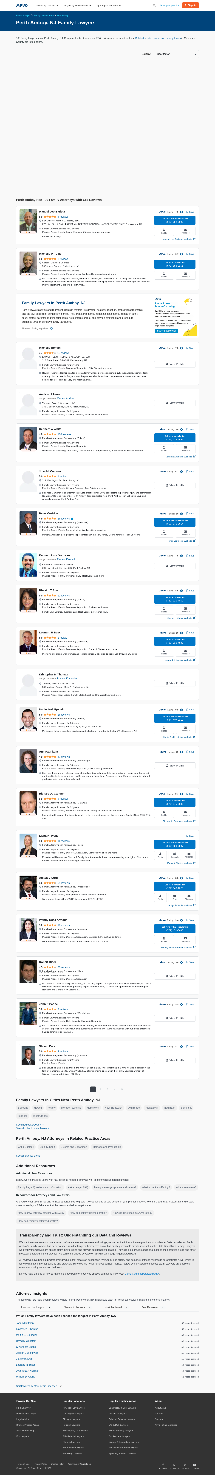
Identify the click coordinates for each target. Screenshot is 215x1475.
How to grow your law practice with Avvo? (41, 1213)
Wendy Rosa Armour (53, 919)
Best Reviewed (152, 1307)
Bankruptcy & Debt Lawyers (122, 1408)
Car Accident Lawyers (119, 1436)
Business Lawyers (118, 1413)
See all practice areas (28, 1155)
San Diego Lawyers (72, 1453)
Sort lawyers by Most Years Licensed (37, 1386)
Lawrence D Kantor (27, 1329)
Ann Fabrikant (48, 751)
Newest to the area (77, 1307)
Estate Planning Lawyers (121, 1430)
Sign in (192, 5)
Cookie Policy (57, 1464)
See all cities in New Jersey (31, 1128)
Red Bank (169, 1107)
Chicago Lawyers (71, 1419)
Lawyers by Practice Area (75, 5)
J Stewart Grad (24, 1358)
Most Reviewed (116, 1307)
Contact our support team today (142, 1273)
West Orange (40, 1116)
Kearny (52, 1107)
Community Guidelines (79, 1464)
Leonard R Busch (50, 632)
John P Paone (48, 1004)
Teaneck (22, 1116)
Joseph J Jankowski (27, 1353)
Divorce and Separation (74, 1147)
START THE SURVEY (166, 331)
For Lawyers (22, 1436)
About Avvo (160, 1408)
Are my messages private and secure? (115, 1187)
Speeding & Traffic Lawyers (122, 1453)
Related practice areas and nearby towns (158, 38)
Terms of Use (23, 1464)
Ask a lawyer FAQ (78, 1187)
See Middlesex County (28, 1124)
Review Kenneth (66, 559)
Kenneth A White (50, 429)
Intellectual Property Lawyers (123, 1447)
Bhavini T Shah (49, 590)
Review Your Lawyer (26, 1413)
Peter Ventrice (48, 513)
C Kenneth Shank (26, 1347)
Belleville (23, 1107)
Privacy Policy (40, 1464)
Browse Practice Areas (27, 1425)
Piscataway (151, 1107)
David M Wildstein (26, 1341)
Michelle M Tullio (50, 253)
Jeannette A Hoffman (27, 1370)
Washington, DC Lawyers (75, 1430)
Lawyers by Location (45, 5)
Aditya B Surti (48, 877)
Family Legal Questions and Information (40, 1187)
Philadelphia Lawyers (73, 1436)
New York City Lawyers (74, 1408)
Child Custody (26, 1147)
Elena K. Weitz (48, 835)
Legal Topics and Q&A (107, 5)
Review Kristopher (67, 678)
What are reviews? (186, 1187)
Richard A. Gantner (52, 793)
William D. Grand (25, 1376)
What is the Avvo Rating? (156, 1187)
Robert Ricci (47, 962)
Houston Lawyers (71, 1425)
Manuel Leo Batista (52, 211)
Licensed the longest (35, 1307)
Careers (159, 1413)
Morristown (93, 1107)
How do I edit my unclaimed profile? (38, 1221)
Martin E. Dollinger (26, 1335)
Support (159, 1419)
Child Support (47, 1147)
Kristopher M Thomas (53, 674)
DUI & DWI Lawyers (118, 1425)
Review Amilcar (65, 398)
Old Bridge (134, 1107)
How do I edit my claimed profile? (88, 1213)
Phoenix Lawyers (71, 1442)
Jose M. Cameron (50, 471)
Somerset (186, 1107)
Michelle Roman (50, 347)
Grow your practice (169, 5)
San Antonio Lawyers (73, 1447)
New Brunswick (113, 1107)
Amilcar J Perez (49, 394)
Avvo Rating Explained (166, 1425)
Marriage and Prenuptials (107, 1147)
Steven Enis (47, 1046)
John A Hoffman (25, 1323)
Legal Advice (22, 1419)
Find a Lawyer (23, 1408)
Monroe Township (71, 1107)
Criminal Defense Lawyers (122, 1419)
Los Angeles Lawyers (73, 1413)
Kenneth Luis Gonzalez (54, 555)
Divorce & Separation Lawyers (124, 1442)
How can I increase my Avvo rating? (132, 1213)
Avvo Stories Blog (25, 1430)
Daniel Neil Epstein (52, 709)
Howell (38, 1107)
